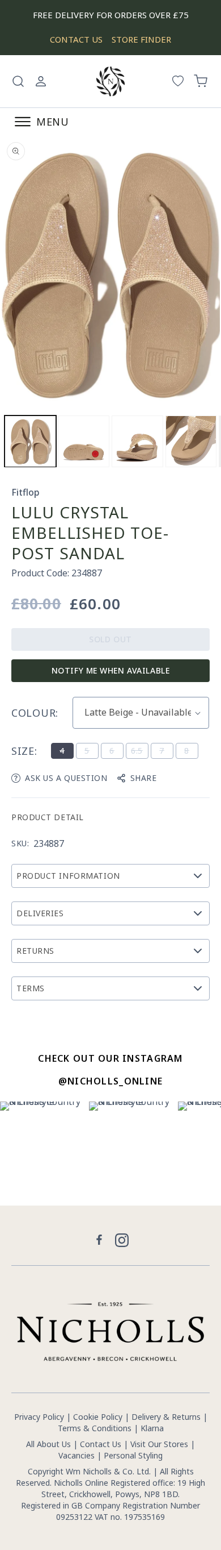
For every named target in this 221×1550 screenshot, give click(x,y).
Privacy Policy (39, 1416)
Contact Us (100, 1444)
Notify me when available (110, 670)
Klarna (152, 1428)
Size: (24, 751)
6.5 (139, 752)
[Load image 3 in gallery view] (137, 441)
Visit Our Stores (159, 1444)
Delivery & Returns (166, 1416)
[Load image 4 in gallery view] (191, 441)
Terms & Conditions (94, 1428)
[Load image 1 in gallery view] (30, 441)
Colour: (34, 713)
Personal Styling (133, 1455)
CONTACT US (76, 39)
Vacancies (77, 1455)
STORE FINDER (141, 39)
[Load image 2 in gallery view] (84, 441)
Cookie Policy (97, 1416)
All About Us (48, 1444)
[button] (18, 81)
